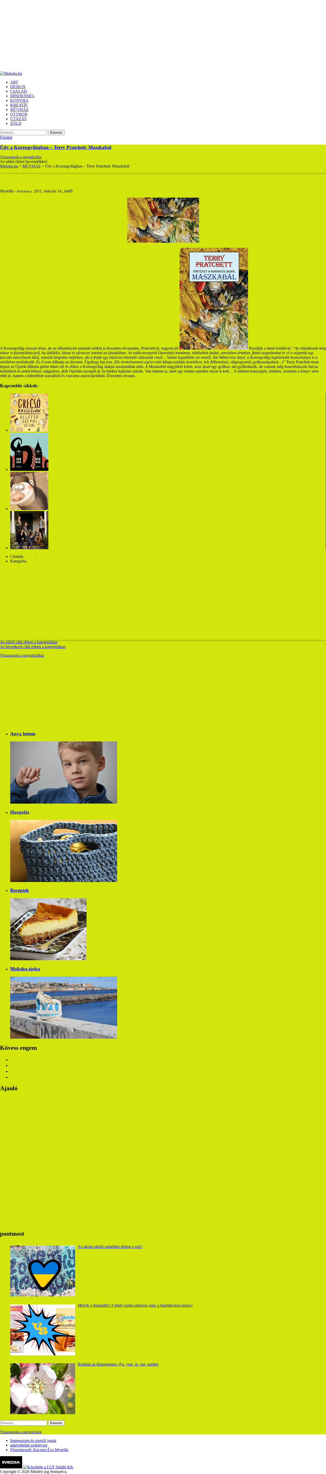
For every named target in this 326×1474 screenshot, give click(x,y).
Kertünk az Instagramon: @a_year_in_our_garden (118, 1364)
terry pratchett (48, 556)
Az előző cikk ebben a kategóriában (29, 642)
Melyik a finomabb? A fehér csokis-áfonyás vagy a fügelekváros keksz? (135, 1305)
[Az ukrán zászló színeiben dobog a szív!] (42, 1271)
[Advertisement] (153, 35)
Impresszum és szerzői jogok (33, 1440)
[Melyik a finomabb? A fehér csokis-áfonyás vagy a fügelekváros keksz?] (42, 1329)
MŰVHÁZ (37, 561)
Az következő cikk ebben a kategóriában (32, 646)
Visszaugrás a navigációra (21, 157)
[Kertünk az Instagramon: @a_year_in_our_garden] (42, 1388)
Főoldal (6, 137)
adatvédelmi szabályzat (28, 1445)
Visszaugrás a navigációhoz (22, 655)
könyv (30, 556)
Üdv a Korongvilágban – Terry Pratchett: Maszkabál (55, 147)
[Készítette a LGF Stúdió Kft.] (48, 1467)
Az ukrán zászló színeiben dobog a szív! (110, 1246)
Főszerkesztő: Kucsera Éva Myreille (39, 1450)
